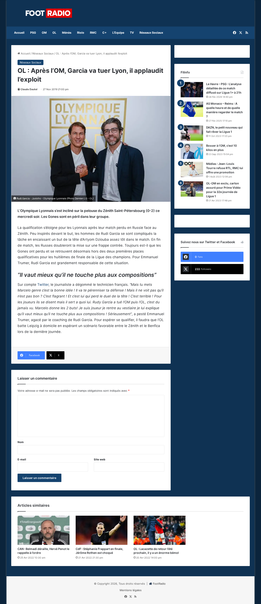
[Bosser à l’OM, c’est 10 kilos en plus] (192, 151)
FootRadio (159, 583)
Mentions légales (131, 590)
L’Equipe (118, 32)
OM (44, 32)
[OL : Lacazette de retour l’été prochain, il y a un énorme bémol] (160, 530)
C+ (104, 32)
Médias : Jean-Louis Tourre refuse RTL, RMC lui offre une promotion (224, 168)
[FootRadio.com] (49, 13)
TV (132, 32)
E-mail (22, 459)
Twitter (43, 285)
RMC (93, 32)
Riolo (80, 32)
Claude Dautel (29, 89)
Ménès (66, 32)
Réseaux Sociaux (151, 32)
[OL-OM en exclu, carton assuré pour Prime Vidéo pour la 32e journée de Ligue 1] (192, 189)
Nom (21, 442)
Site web (99, 459)
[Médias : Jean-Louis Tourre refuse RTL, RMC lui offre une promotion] (192, 169)
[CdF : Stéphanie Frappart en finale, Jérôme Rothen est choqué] (102, 530)
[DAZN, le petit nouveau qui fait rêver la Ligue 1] (192, 133)
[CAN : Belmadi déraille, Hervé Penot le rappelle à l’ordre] (44, 530)
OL (54, 32)
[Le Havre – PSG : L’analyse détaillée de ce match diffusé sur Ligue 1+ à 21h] (192, 89)
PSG (33, 32)
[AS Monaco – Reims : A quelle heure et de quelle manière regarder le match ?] (192, 109)
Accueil (19, 32)
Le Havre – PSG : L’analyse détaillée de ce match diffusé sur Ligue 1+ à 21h (223, 88)
